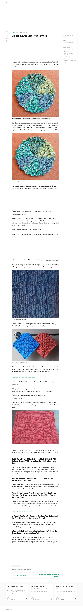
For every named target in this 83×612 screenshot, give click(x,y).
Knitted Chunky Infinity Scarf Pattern (15, 587)
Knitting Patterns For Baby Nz (19, 575)
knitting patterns (15, 566)
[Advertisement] (41, 21)
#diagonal (14, 569)
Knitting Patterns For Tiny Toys (64, 586)
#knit (25, 569)
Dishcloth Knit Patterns (37, 586)
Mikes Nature (41, 2)
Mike (11, 598)
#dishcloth (20, 569)
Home (13, 32)
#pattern (29, 569)
